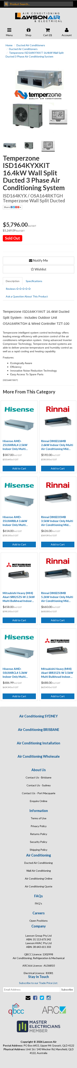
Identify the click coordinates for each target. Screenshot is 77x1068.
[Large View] (9, 146)
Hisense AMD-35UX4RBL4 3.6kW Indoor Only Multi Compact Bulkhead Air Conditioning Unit (17, 521)
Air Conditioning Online (38, 878)
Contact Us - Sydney (39, 785)
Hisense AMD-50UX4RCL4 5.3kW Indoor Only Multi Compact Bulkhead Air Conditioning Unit (17, 673)
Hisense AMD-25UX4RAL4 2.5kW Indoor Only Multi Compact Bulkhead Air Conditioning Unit (17, 445)
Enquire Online (38, 801)
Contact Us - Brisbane (38, 777)
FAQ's (38, 903)
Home (9, 45)
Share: (7, 207)
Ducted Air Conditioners (30, 45)
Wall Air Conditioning (38, 870)
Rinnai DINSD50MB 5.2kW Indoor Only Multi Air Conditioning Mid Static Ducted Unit (57, 597)
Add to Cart (19, 468)
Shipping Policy (38, 849)
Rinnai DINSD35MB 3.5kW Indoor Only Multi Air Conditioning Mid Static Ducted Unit (57, 521)
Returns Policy (38, 834)
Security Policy (38, 841)
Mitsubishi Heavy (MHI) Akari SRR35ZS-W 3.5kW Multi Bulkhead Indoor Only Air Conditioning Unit (57, 673)
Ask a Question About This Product (27, 296)
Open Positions (38, 920)
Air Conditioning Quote (38, 886)
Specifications (34, 281)
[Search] (6, 4)
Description (12, 281)
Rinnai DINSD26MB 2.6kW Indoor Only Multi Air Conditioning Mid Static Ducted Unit (57, 445)
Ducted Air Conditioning (38, 862)
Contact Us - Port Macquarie (38, 793)
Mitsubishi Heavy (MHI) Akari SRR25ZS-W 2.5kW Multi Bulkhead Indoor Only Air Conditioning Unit (19, 597)
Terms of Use (38, 818)
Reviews (11, 288)
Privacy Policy (39, 826)
